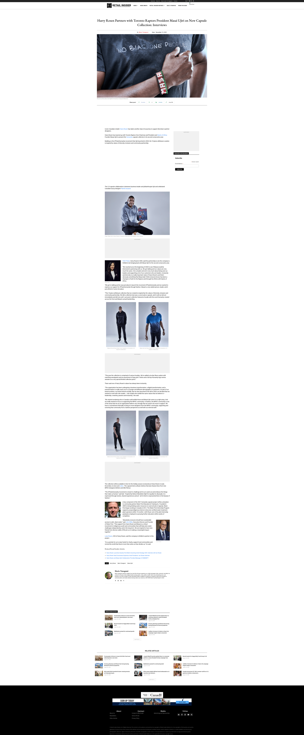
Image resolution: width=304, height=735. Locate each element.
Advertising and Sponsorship (161, 713)
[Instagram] (193, 1)
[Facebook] (188, 1)
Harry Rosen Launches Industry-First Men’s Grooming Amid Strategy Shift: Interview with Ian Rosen (133, 553)
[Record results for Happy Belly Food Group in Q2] (109, 625)
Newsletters (113, 715)
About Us (112, 713)
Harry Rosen (124, 129)
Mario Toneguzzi (143, 32)
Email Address (179, 163)
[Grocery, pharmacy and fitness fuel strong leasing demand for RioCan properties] (143, 625)
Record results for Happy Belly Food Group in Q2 (195, 656)
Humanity (129, 137)
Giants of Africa (162, 135)
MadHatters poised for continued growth (124, 631)
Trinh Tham (126, 261)
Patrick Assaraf (126, 188)
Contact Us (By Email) (137, 713)
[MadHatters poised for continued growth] (109, 633)
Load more (136, 639)
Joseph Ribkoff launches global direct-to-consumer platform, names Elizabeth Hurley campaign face (158, 617)
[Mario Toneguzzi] (108, 575)
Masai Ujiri (130, 563)
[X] (123, 580)
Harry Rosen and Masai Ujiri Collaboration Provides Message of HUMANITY (127, 558)
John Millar (129, 522)
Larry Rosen (108, 536)
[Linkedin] (121, 580)
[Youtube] (188, 714)
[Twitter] (191, 1)
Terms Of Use (135, 715)
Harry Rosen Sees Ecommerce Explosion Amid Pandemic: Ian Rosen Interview (128, 555)
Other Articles (113, 718)
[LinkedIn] (186, 1)
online (122, 486)
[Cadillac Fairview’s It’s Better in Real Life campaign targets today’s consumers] (143, 633)
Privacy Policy (135, 718)
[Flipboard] (190, 1)
